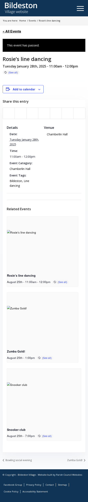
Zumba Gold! (16, 351)
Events (32, 20)
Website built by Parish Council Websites (60, 474)
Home (22, 20)
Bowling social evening (18, 460)
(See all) (13, 72)
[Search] (73, 8)
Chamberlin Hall (20, 169)
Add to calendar (24, 89)
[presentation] (42, 243)
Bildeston (16, 181)
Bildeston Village (27, 474)
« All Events (12, 31)
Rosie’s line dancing (21, 275)
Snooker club (16, 430)
